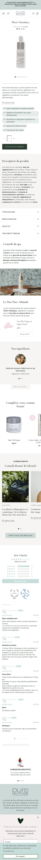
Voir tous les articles (20, 535)
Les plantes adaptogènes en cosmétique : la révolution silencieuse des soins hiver (15, 512)
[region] (20, 768)
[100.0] (25, 593)
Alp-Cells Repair (14, 440)
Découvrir (24, 334)
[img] (7, 615)
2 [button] (18, 738)
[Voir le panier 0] (37, 13)
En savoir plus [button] (8, 851)
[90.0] (14, 593)
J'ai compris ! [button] (20, 856)
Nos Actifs (6, 505)
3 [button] (21, 738)
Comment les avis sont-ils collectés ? (16, 744)
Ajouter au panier (14, 147)
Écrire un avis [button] (20, 581)
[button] (18, 27)
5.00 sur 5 (26, 559)
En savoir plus (8, 102)
